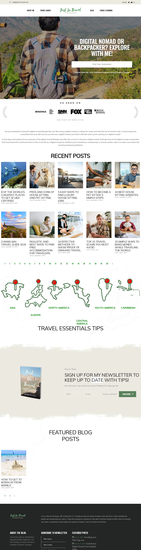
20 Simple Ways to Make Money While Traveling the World (127, 246)
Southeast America (101, 72)
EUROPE (36, 315)
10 (50, 263)
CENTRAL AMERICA (82, 322)
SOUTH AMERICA (105, 307)
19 (101, 263)
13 (67, 263)
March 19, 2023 (79, 543)
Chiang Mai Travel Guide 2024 (13, 243)
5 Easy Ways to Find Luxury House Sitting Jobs (68, 196)
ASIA (12, 307)
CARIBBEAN (128, 307)
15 (78, 263)
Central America (116, 72)
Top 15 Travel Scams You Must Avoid (97, 244)
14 (73, 263)
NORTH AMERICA (59, 307)
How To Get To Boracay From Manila (11, 482)
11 (55, 263)
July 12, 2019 (78, 537)
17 (90, 263)
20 (107, 263)
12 (61, 263)
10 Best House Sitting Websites (126, 193)
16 (84, 263)
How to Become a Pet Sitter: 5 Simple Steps (98, 194)
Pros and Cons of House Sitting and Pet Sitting (42, 194)
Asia (91, 72)
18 (95, 263)
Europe (126, 72)
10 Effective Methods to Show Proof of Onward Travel (69, 246)
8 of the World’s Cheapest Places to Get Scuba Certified (13, 196)
